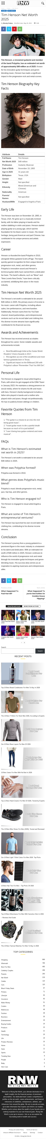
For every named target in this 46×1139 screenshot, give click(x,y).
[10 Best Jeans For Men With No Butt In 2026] (23, 758)
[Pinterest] (14, 29)
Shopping (4, 960)
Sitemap (32, 1132)
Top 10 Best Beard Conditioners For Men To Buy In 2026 (20, 687)
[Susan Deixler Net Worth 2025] (23, 631)
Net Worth (11, 11)
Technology (5, 1035)
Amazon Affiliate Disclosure (12, 1132)
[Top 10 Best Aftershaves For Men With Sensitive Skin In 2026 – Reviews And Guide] (23, 900)
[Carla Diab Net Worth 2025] (8, 615)
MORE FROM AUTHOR (31, 606)
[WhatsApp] (19, 29)
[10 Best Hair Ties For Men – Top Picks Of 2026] (23, 872)
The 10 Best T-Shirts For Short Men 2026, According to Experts (23, 716)
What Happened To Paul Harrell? (9, 592)
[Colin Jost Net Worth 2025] (38, 615)
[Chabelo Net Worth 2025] (8, 631)
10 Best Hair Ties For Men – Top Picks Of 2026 (17, 886)
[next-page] (24, 642)
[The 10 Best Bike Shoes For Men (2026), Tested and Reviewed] (23, 815)
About (25, 1132)
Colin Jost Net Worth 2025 (37, 622)
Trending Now (5, 1056)
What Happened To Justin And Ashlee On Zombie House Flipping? (36, 595)
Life (2, 1038)
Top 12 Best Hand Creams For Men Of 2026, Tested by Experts (23, 801)
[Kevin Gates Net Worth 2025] (23, 615)
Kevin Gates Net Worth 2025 (21, 622)
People (3, 1060)
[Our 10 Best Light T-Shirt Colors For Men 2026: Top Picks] (23, 843)
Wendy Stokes (8, 23)
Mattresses (5, 1010)
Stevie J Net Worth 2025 (37, 637)
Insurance (4, 999)
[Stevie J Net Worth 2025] (38, 631)
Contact (40, 1132)
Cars (2, 985)
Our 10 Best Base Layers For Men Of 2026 (16, 744)
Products (4, 1028)
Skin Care (4, 1067)
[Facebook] (3, 29)
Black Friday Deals (7, 988)
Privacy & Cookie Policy (16, 1130)
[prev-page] (21, 642)
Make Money (5, 1003)
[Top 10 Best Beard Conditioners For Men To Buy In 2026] (23, 674)
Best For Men (5, 967)
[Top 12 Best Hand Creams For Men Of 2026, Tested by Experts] (23, 787)
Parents (3, 974)
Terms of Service (31, 1130)
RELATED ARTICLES (14, 606)
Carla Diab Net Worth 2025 (8, 622)
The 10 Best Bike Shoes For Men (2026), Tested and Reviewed (22, 829)
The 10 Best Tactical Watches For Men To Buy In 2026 (20, 946)
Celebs (8, 8)
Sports (3, 1052)
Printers (3, 992)
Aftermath (4, 963)
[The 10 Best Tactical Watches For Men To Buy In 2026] (23, 932)
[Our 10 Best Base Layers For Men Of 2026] (23, 730)
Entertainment (6, 1020)
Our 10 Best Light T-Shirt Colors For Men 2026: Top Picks (21, 857)
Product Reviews (7, 1042)
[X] (9, 29)
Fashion (4, 1013)
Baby (3, 1063)
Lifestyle (4, 995)
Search (3, 647)
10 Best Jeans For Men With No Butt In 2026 (16, 772)
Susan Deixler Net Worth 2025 (22, 637)
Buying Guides (6, 1024)
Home (2, 8)
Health (3, 1031)
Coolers (3, 1006)
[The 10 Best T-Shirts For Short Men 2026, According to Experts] (23, 702)
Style (3, 1049)
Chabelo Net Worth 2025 (7, 637)
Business (4, 1017)
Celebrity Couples (7, 970)
